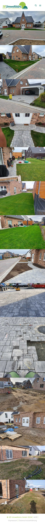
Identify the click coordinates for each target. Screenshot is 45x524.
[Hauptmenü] (40, 5)
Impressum (12, 520)
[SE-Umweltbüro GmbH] (15, 5)
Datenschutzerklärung (28, 520)
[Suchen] (36, 5)
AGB (35, 517)
